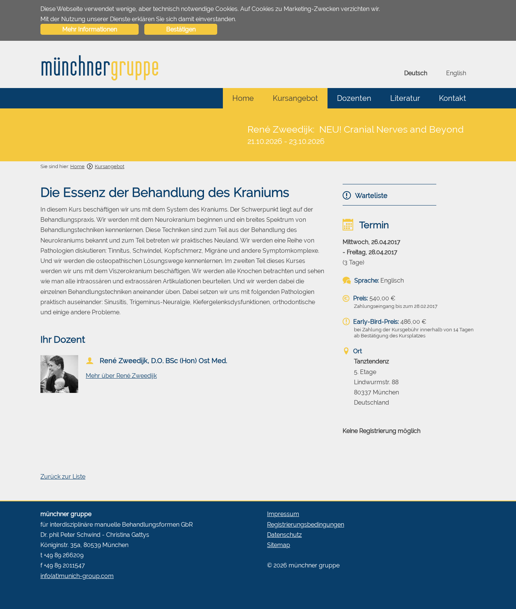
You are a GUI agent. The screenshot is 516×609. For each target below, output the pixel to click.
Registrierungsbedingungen (305, 524)
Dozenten (354, 98)
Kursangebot (295, 98)
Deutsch (415, 73)
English (456, 73)
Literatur (405, 98)
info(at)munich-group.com (77, 576)
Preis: (360, 298)
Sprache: (366, 280)
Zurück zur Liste (62, 476)
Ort (357, 351)
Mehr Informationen (89, 29)
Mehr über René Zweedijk (121, 375)
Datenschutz (284, 534)
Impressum (283, 514)
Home (243, 98)
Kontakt (452, 98)
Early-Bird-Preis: (375, 321)
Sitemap (278, 545)
